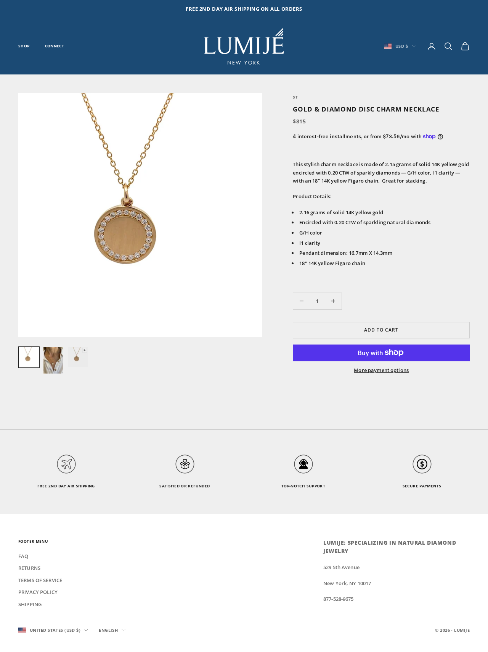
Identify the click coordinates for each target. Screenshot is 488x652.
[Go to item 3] (77, 357)
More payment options (381, 369)
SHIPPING (30, 604)
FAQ (23, 556)
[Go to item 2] (53, 360)
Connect (54, 46)
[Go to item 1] (29, 357)
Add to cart (381, 330)
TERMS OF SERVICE (40, 580)
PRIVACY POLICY (38, 592)
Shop (24, 46)
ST (295, 97)
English (108, 630)
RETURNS (29, 568)
